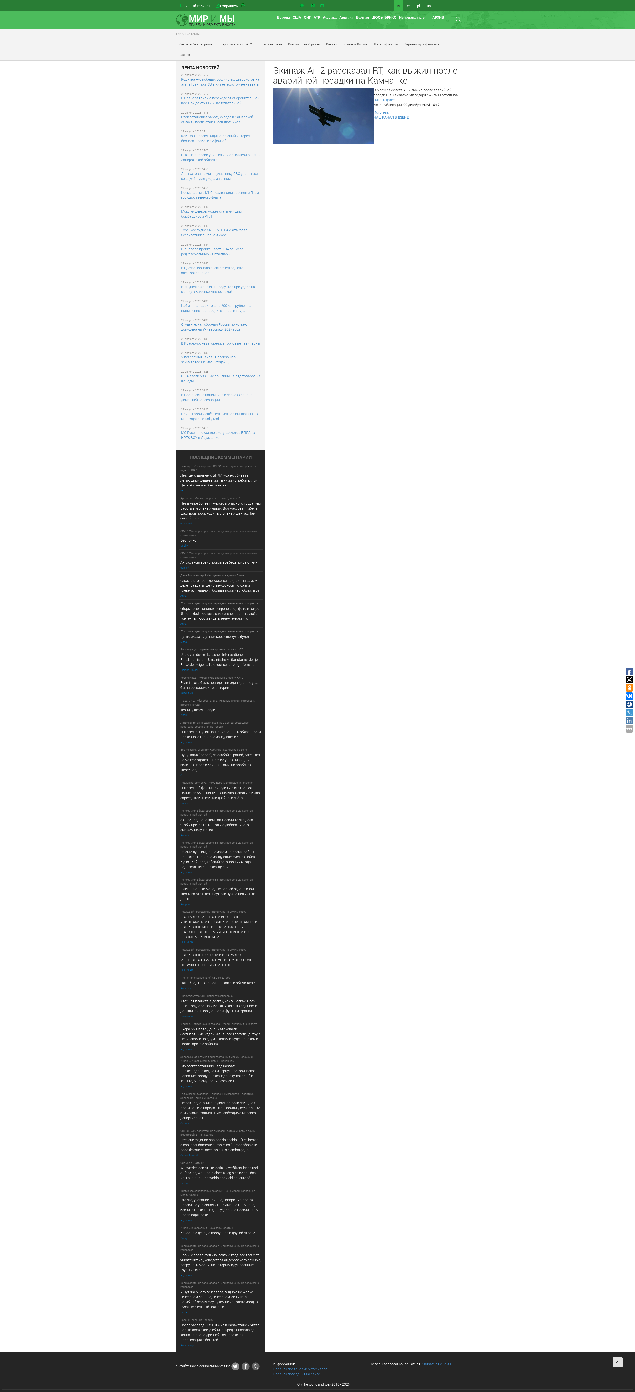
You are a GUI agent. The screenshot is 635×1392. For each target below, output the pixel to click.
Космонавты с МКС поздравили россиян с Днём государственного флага (220, 195)
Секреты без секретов (196, 44)
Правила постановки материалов (300, 1369)
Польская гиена (270, 44)
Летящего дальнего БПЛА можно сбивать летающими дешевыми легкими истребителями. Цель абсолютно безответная (219, 480)
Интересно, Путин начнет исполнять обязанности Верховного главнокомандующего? (220, 734)
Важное (185, 55)
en (409, 5)
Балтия (362, 17)
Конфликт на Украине (304, 44)
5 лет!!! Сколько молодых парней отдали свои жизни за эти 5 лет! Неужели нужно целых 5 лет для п (219, 893)
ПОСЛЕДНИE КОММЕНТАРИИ (221, 457)
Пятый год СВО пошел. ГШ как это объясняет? (217, 982)
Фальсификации (386, 44)
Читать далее (384, 99)
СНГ (307, 17)
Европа (283, 17)
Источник (381, 112)
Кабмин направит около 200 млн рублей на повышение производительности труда (216, 308)
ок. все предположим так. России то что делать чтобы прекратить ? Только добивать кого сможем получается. (218, 824)
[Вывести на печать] (243, 5)
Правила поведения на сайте (296, 1374)
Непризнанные (412, 17)
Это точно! (188, 540)
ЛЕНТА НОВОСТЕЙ (200, 67)
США (297, 17)
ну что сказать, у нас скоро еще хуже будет (214, 636)
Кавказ (331, 44)
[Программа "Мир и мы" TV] (322, 5)
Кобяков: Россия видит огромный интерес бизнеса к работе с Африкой (215, 138)
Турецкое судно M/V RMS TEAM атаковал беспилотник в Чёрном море (214, 232)
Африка (330, 17)
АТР (317, 17)
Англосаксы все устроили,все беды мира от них (218, 562)
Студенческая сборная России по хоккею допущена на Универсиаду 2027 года (214, 327)
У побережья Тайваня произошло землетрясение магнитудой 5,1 (208, 359)
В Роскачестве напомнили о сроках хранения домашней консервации (217, 397)
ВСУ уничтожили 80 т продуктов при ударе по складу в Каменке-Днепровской (218, 289)
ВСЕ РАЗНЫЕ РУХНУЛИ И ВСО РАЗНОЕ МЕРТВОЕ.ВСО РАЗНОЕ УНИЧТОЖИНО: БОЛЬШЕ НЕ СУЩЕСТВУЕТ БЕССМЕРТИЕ (218, 959)
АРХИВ (438, 17)
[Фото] (313, 5)
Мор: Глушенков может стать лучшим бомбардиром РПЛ (211, 214)
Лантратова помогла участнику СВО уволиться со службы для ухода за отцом (219, 176)
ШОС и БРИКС (384, 17)
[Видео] (302, 5)
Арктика (346, 17)
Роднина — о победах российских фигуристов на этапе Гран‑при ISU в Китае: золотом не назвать (220, 82)
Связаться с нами (436, 1364)
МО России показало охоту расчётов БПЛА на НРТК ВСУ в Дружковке (218, 435)
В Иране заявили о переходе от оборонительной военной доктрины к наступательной (220, 100)
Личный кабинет (196, 5)
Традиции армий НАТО (235, 44)
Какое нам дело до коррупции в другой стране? (218, 1232)
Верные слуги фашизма (421, 44)
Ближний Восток (355, 44)
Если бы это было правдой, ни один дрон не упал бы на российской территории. (219, 685)
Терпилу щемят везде (197, 709)
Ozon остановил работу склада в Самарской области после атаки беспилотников (217, 119)
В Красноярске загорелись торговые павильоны (220, 343)
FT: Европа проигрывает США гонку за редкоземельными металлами (212, 251)
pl (418, 5)
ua (429, 5)
